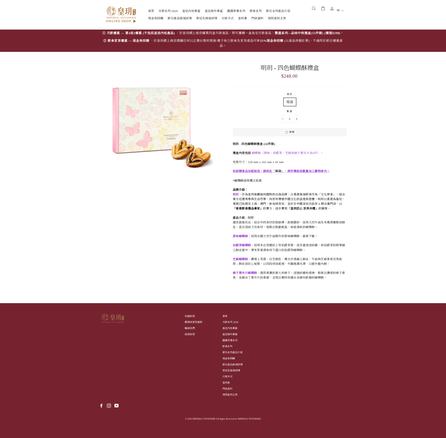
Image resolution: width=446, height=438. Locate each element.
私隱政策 (190, 316)
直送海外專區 (214, 11)
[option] (223, 41)
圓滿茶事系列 (236, 11)
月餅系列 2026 (168, 11)
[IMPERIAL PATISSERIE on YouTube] (116, 405)
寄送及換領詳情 (206, 18)
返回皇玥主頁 (277, 18)
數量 (290, 111)
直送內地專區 (191, 11)
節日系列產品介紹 (278, 11)
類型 (290, 94)
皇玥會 (242, 18)
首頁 (151, 11)
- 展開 (243, 217)
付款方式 (228, 18)
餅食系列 (256, 11)
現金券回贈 (155, 18)
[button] (340, 10)
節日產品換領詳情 (180, 18)
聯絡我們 (190, 328)
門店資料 (257, 18)
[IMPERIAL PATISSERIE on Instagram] (109, 405)
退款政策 (190, 334)
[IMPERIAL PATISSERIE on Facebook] (101, 405)
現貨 (289, 102)
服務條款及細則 (193, 322)
